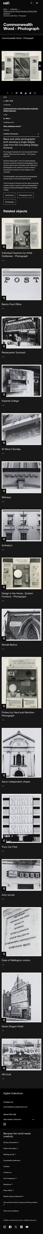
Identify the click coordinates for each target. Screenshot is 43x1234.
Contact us (7, 1172)
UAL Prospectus (9, 1178)
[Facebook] (10, 1227)
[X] (16, 1227)
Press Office (7, 1190)
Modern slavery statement (12, 1196)
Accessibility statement (11, 1160)
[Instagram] (4, 1124)
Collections (13, 9)
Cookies (6, 1166)
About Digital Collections (12, 1119)
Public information (9, 1148)
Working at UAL (8, 1154)
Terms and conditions (11, 1211)
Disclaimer (7, 1184)
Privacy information (10, 1142)
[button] (31, 3)
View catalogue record (12, 126)
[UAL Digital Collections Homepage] (6, 3)
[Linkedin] (21, 1227)
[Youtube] (27, 1227)
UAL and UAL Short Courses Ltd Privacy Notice (20, 1202)
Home (5, 9)
